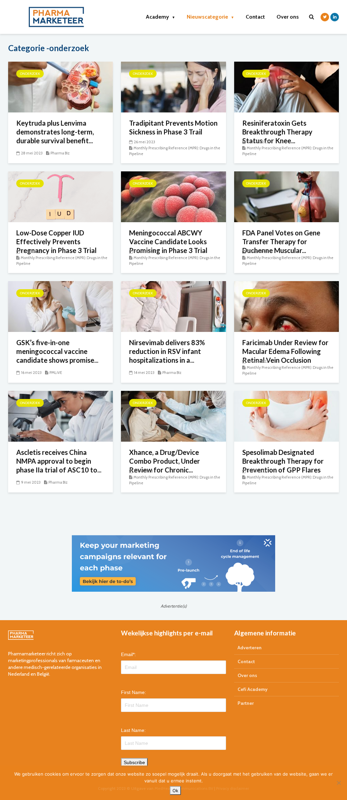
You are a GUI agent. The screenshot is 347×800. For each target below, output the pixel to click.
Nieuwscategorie (210, 17)
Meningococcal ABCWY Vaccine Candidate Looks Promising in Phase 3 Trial (168, 241)
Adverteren (250, 648)
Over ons (288, 17)
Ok (175, 790)
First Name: (133, 692)
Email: (128, 654)
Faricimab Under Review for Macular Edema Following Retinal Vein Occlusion (285, 351)
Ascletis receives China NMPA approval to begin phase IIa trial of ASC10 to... (58, 461)
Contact (255, 17)
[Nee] (338, 782)
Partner (246, 703)
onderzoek (30, 73)
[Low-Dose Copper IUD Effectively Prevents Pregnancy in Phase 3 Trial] (60, 196)
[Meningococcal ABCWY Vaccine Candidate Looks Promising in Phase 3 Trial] (173, 196)
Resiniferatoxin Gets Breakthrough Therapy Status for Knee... (277, 132)
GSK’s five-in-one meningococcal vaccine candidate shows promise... (57, 351)
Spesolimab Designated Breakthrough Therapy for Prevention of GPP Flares (283, 461)
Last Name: (133, 730)
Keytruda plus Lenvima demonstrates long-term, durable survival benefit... (55, 132)
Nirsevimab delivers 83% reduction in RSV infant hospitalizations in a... (167, 351)
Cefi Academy (253, 689)
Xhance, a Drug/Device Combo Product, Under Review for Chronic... (164, 461)
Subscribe (134, 762)
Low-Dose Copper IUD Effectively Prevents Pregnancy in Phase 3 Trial (56, 241)
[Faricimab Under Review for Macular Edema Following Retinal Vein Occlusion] (286, 306)
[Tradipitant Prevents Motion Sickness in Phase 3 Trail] (173, 86)
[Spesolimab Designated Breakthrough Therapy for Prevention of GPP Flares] (286, 416)
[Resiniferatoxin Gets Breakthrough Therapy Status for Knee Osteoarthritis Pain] (286, 86)
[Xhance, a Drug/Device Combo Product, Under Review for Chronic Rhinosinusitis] (173, 416)
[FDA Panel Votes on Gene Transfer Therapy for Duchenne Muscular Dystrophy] (286, 196)
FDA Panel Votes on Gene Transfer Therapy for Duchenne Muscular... (281, 241)
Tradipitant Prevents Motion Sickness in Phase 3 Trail (173, 127)
